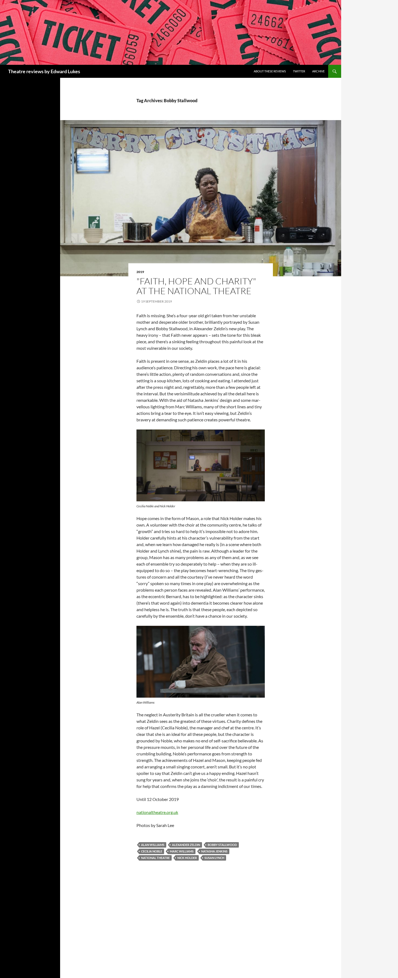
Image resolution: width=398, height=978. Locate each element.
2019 (140, 272)
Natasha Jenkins (214, 851)
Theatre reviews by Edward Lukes (44, 71)
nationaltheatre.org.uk (157, 812)
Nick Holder (187, 858)
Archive (318, 71)
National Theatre (155, 858)
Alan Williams (152, 844)
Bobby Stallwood (222, 844)
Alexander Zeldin (186, 844)
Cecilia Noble (151, 851)
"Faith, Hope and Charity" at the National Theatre (196, 285)
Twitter (299, 71)
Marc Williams (182, 851)
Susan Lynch (214, 858)
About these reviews (270, 71)
